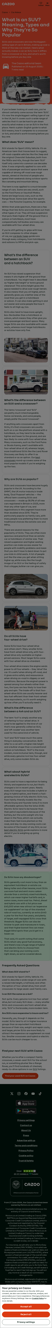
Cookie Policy (38, 1298)
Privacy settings (26, 1322)
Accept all (26, 1306)
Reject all (26, 1314)
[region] (26, 1306)
